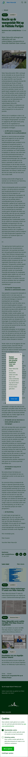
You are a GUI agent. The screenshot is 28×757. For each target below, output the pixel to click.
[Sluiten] (20, 354)
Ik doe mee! (14, 399)
